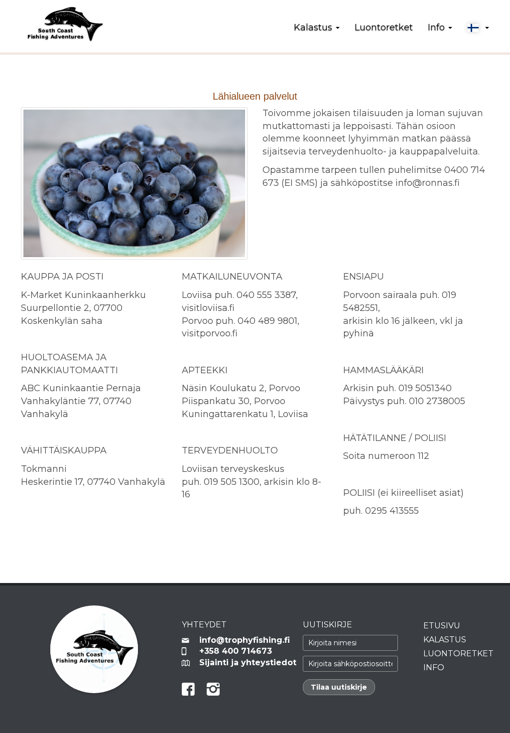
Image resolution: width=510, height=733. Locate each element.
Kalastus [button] (314, 27)
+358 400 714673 (235, 651)
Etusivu (441, 625)
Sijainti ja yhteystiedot (243, 662)
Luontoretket (384, 27)
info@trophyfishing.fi (243, 640)
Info (433, 667)
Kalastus (444, 639)
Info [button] (437, 27)
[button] (478, 28)
